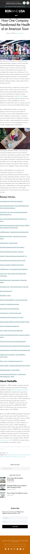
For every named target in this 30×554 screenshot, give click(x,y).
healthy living (26, 455)
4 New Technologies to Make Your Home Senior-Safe (15, 350)
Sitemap (25, 544)
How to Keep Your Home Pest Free (9, 308)
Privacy (13, 544)
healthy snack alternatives (6, 456)
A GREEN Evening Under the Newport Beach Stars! (14, 232)
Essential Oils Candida (15, 540)
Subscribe (15, 526)
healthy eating (19, 455)
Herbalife (20, 96)
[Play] (24, 3)
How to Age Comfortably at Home (9, 304)
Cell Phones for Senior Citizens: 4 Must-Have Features (15, 346)
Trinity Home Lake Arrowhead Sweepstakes (15, 479)
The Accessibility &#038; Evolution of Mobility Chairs (14, 321)
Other (7, 453)
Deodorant (9, 540)
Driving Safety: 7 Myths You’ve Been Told (11, 330)
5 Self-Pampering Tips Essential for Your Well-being (14, 269)
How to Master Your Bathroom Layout (17, 493)
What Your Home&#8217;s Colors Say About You (13, 300)
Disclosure (18, 544)
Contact (22, 544)
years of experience (5, 440)
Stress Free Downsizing (6, 291)
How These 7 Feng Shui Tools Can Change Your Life (14, 286)
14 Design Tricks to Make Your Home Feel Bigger (13, 256)
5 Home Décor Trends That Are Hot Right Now (12, 260)
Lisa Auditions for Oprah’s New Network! (11, 201)
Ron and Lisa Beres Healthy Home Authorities (15, 11)
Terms (16, 544)
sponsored (10, 447)
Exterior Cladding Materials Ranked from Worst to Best (15, 365)
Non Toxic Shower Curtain (9, 541)
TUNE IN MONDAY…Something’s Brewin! (11, 251)
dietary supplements (11, 455)
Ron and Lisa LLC (9, 544)
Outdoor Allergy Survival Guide (8, 243)
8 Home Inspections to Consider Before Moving (13, 341)
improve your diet (21, 456)
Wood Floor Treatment (15, 541)
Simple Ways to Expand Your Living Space (11, 317)
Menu (16, 15)
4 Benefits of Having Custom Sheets (10, 370)
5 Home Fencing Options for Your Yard (10, 313)
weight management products (20, 390)
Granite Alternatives (22, 540)
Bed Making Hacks (5, 295)
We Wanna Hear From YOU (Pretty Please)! (12, 247)
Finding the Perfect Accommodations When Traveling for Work (17, 486)
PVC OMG (15, 541)
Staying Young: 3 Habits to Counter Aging (11, 361)
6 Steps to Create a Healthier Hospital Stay (12, 265)
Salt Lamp (19, 541)
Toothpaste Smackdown (24, 541)
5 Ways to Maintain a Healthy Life (9, 326)
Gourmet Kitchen (4, 540)
